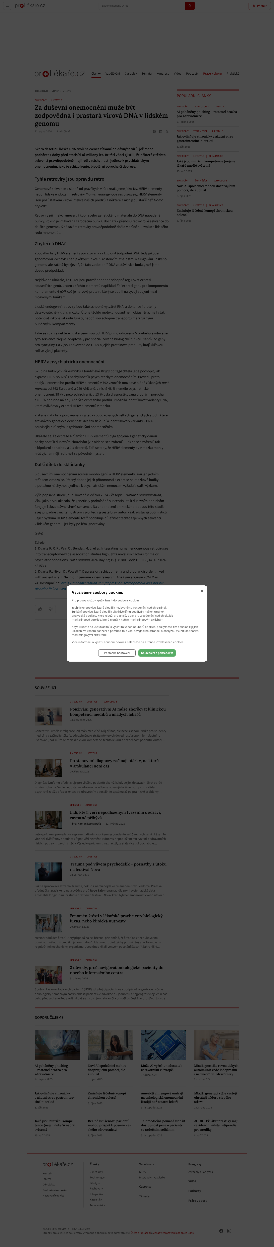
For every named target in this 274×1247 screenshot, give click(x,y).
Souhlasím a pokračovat (157, 653)
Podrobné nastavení (117, 653)
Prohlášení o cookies (170, 642)
